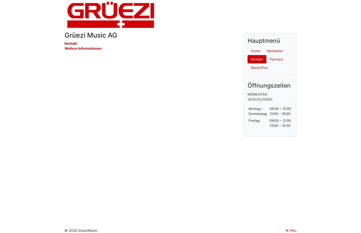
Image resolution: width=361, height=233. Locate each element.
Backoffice (259, 67)
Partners (276, 59)
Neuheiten (275, 51)
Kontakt (71, 43)
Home (255, 51)
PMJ (292, 230)
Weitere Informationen (83, 48)
